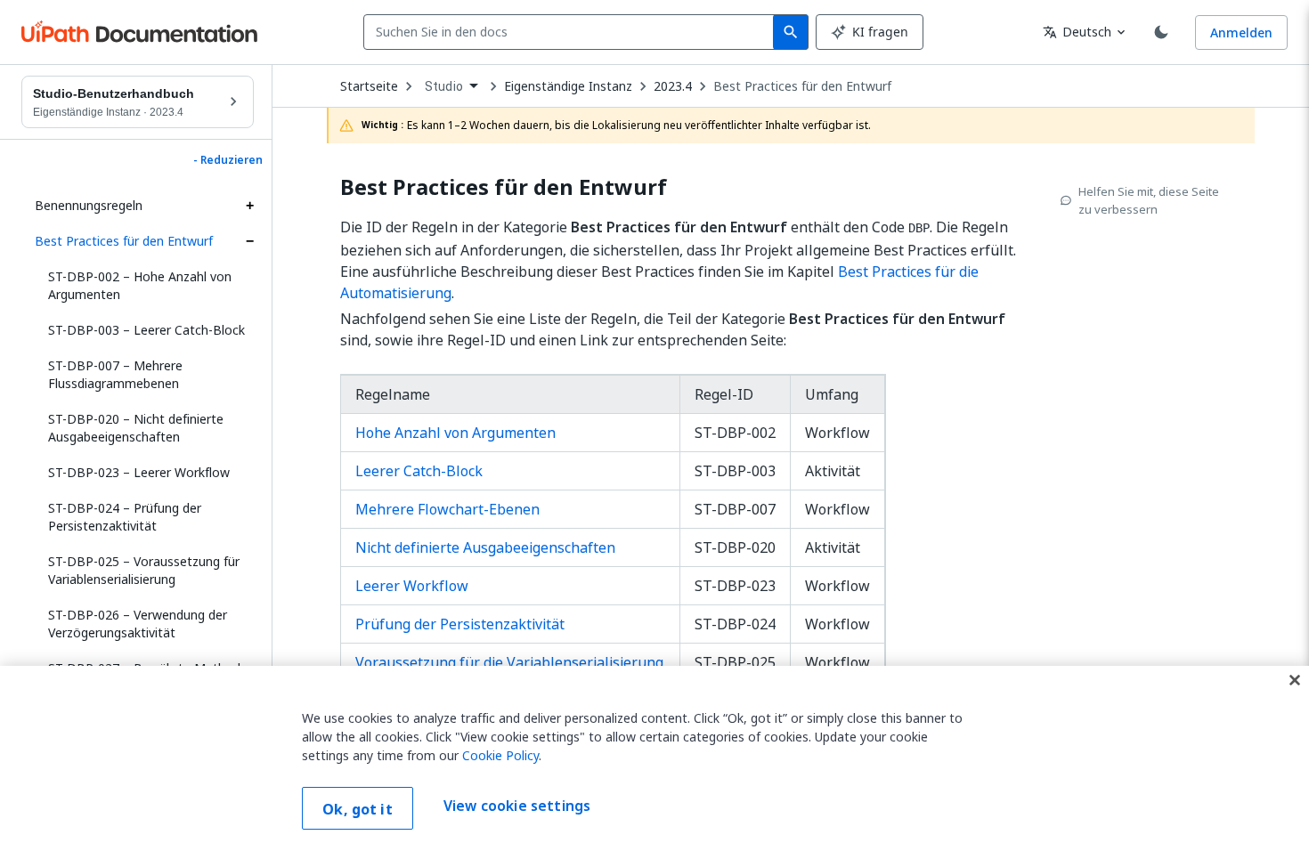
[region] (654, 758)
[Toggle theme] (1161, 32)
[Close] (1294, 680)
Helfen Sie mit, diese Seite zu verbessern (1148, 200)
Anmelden (1241, 32)
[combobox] (572, 32)
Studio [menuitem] (444, 86)
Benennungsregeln (88, 205)
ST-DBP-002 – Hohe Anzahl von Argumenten (140, 285)
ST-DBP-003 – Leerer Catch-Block (146, 329)
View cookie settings (516, 806)
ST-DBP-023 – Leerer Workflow (139, 472)
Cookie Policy (500, 755)
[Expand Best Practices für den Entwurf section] (249, 241)
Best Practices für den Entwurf (124, 240)
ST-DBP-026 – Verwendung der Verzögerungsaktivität (137, 623)
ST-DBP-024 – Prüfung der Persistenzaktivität (124, 516)
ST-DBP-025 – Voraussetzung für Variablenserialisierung (144, 570)
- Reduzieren (228, 160)
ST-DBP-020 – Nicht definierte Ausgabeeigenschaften (136, 427)
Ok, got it (357, 809)
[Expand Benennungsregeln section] (249, 206)
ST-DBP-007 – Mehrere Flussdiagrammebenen (115, 374)
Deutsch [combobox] (1077, 31)
